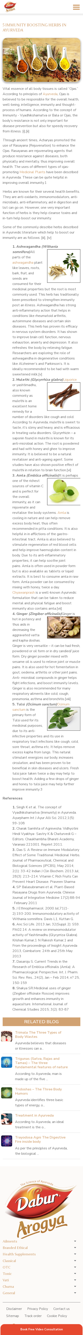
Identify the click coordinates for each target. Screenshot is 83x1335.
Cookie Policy (57, 1316)
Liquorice (70, 379)
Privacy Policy (37, 1309)
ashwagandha (22, 262)
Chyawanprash (23, 592)
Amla (62, 512)
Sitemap (12, 1316)
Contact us (61, 1309)
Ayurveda (50, 94)
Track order (33, 1316)
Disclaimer (14, 1309)
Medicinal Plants (32, 172)
